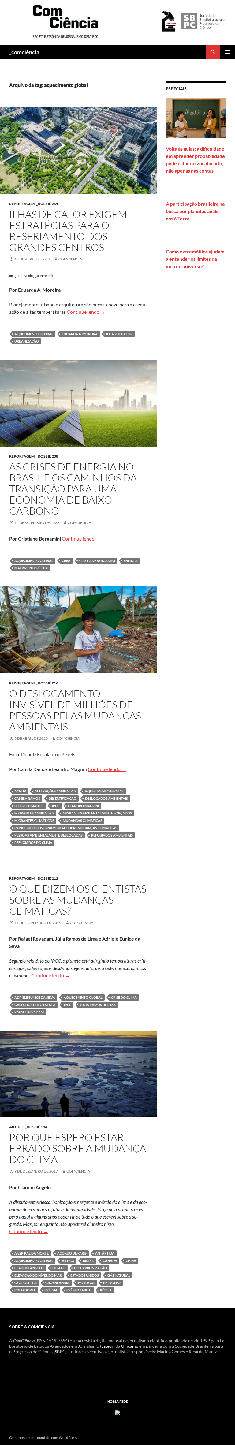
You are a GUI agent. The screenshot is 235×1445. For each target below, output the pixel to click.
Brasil (88, 1261)
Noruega (86, 1283)
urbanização (26, 341)
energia (131, 561)
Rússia (106, 1290)
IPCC (55, 806)
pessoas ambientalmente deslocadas (48, 835)
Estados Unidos (84, 1275)
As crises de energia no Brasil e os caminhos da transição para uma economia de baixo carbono (73, 488)
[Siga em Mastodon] (117, 1412)
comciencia (70, 259)
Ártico (68, 1261)
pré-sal (51, 1290)
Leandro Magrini (83, 806)
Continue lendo (86, 312)
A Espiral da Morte (31, 1253)
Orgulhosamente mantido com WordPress (43, 1437)
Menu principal (227, 52)
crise (66, 561)
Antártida (104, 1253)
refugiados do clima (33, 842)
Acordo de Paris (72, 1253)
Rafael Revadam (29, 1012)
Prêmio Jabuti (78, 1290)
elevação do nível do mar (38, 1275)
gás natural (118, 1275)
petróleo (112, 1283)
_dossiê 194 (36, 1127)
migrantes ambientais (34, 813)
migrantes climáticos (34, 820)
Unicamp (129, 1346)
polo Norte (25, 1290)
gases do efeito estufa (34, 1005)
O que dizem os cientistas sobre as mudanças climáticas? (77, 899)
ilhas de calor (119, 334)
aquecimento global (33, 334)
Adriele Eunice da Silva (34, 997)
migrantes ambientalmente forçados (97, 813)
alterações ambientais (55, 791)
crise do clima (124, 997)
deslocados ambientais (106, 798)
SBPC (60, 1351)
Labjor (107, 1346)
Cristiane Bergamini (97, 561)
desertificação (62, 798)
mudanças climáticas (82, 820)
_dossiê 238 (47, 456)
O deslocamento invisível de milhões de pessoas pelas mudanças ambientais (75, 710)
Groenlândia (57, 1283)
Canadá (110, 1261)
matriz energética (31, 568)
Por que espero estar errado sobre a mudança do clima (77, 1148)
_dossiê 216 (47, 683)
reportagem (22, 203)
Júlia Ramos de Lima (98, 1005)
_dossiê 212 (47, 878)
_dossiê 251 (47, 203)
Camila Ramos (27, 798)
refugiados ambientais (112, 835)
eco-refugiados (28, 806)
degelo (58, 1268)
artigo (16, 1127)
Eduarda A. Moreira (80, 334)
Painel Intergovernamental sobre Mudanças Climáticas (65, 828)
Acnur (20, 791)
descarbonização (90, 1268)
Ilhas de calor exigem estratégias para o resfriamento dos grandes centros (68, 230)
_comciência (24, 52)
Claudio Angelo (29, 1268)
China (131, 1261)
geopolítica (25, 1283)
